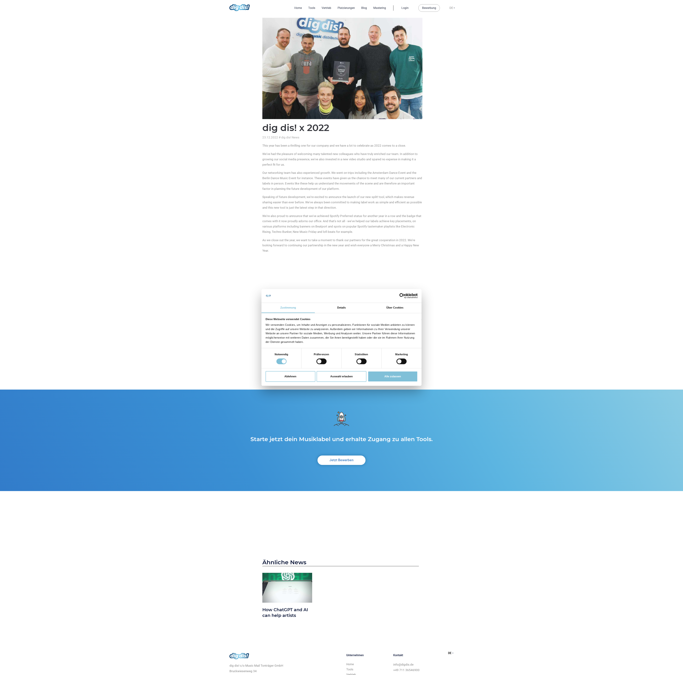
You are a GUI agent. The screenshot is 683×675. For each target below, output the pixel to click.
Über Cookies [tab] (394, 307)
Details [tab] (341, 307)
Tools (311, 8)
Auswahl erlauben (341, 376)
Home (298, 8)
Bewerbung (429, 8)
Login (405, 8)
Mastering (379, 8)
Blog (364, 8)
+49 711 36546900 (406, 670)
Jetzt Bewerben (341, 460)
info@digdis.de (403, 664)
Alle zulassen (392, 376)
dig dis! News (290, 137)
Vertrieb (326, 8)
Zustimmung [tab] (288, 307)
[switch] (321, 361)
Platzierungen (346, 8)
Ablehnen (290, 376)
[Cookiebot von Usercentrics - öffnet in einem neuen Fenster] (402, 296)
